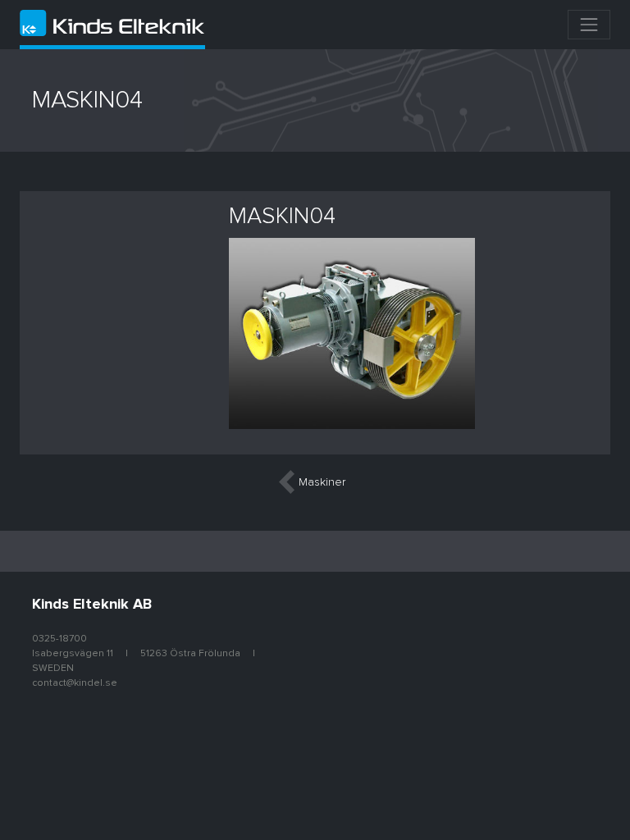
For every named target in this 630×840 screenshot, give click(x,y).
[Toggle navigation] (589, 24)
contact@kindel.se (74, 683)
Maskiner (322, 482)
